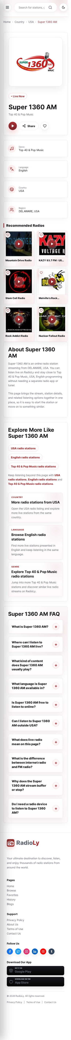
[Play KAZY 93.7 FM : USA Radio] (52, 244)
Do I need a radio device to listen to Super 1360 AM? (29, 808)
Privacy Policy (15, 920)
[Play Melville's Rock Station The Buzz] (52, 281)
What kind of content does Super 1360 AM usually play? (27, 665)
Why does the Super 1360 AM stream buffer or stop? (29, 785)
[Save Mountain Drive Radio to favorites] (7, 235)
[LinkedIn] (35, 951)
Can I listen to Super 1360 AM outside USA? (31, 723)
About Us (12, 924)
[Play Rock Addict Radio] (19, 319)
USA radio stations (23, 448)
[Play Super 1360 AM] (13, 126)
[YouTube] (43, 951)
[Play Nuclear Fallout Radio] (52, 319)
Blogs (10, 904)
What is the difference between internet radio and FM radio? (29, 762)
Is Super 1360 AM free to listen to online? (30, 704)
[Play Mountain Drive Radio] (19, 244)
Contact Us (14, 933)
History (11, 899)
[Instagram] (26, 951)
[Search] (50, 7)
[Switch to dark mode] (63, 7)
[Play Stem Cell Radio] (19, 281)
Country (19, 21)
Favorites (12, 895)
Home (7, 21)
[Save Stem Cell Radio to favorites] (7, 272)
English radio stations (25, 457)
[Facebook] (10, 951)
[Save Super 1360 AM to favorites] (45, 126)
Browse (11, 890)
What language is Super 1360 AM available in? (29, 686)
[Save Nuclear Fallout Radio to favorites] (41, 310)
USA (31, 21)
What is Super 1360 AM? (30, 626)
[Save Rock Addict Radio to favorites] (7, 310)
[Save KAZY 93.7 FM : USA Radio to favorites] (41, 235)
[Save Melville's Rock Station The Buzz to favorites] (41, 272)
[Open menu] (7, 7)
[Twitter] (18, 951)
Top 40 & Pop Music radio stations (33, 466)
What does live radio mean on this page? (27, 742)
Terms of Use (15, 929)
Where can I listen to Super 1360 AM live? (27, 644)
